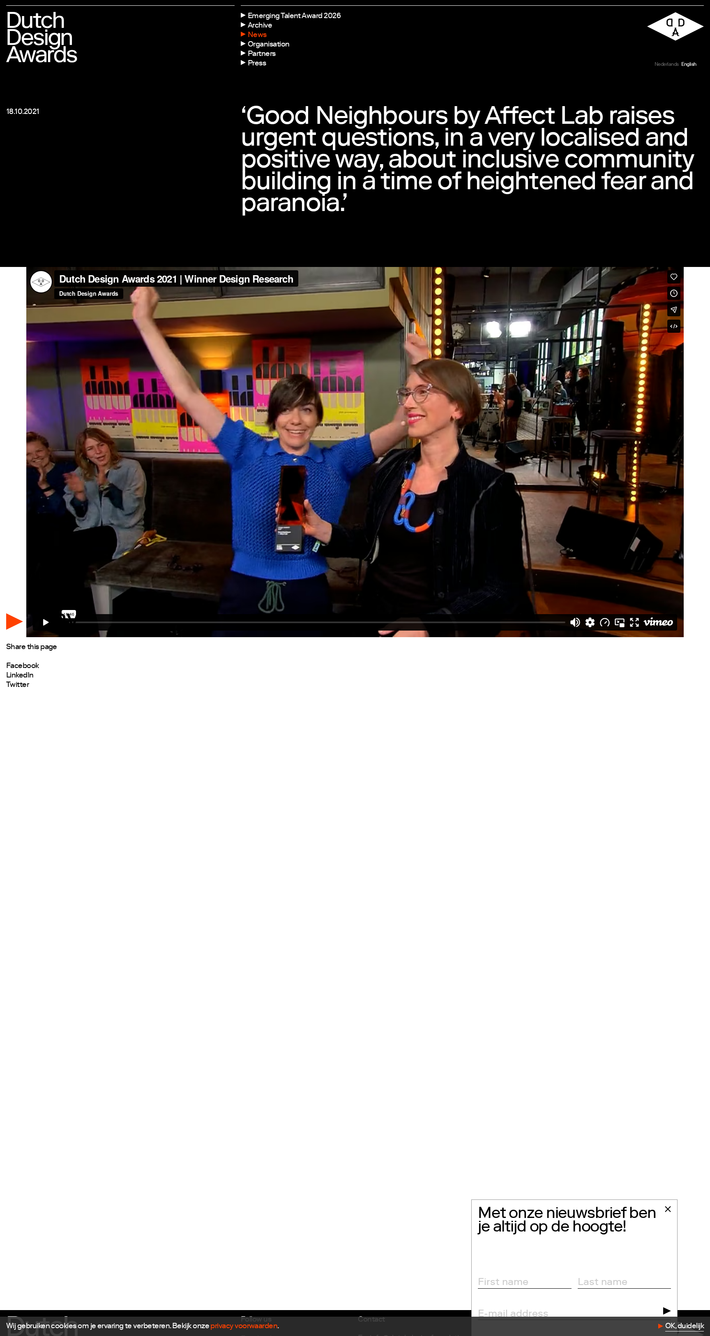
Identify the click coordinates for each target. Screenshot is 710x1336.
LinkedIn (20, 676)
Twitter (17, 685)
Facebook (22, 666)
